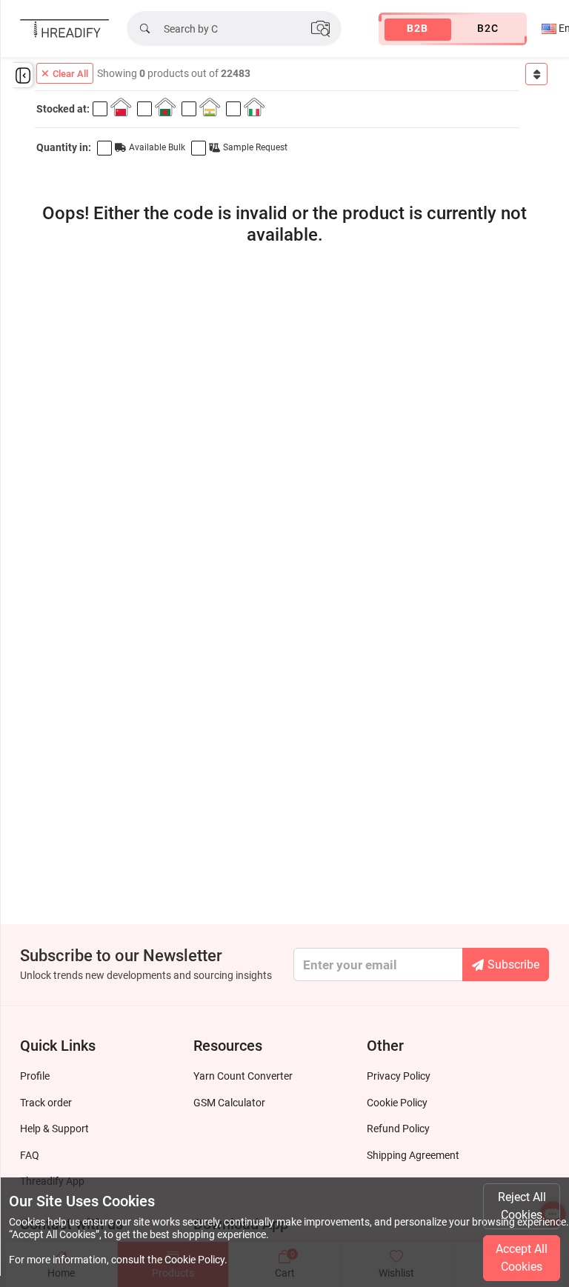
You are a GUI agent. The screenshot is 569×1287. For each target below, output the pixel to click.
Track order (46, 1103)
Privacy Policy (398, 1076)
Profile (35, 1076)
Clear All (70, 73)
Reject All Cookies (522, 1206)
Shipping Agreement (413, 1155)
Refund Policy (398, 1128)
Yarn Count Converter (243, 1076)
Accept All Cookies (522, 1258)
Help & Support (54, 1128)
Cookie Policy (397, 1103)
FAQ (29, 1155)
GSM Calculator (229, 1103)
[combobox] (536, 74)
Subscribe (513, 964)
